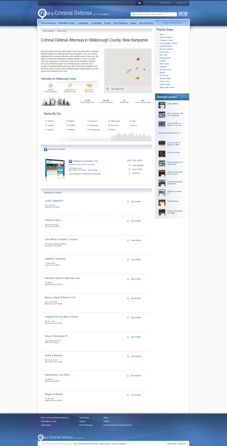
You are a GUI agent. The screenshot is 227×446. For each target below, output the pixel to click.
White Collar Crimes (167, 87)
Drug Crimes (164, 52)
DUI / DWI (163, 55)
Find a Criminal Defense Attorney (55, 418)
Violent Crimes (165, 84)
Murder (162, 73)
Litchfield (72, 125)
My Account (165, 3)
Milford (134, 125)
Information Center (49, 421)
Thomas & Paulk (173, 152)
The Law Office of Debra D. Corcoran (174, 124)
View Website (138, 165)
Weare (113, 130)
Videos (106, 421)
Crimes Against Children (169, 43)
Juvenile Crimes (166, 70)
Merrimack (115, 125)
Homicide (163, 67)
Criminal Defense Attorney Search (117, 425)
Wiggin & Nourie (54, 394)
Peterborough (95, 130)
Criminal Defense (166, 46)
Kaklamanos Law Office (57, 374)
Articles (82, 421)
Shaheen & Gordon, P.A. (85, 161)
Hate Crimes (164, 64)
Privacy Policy (104, 444)
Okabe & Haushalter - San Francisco (175, 173)
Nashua (51, 130)
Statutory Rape (165, 78)
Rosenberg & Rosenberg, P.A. (169, 133)
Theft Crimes (164, 81)
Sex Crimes (164, 75)
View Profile (137, 169)
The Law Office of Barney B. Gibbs (174, 144)
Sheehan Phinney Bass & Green (61, 316)
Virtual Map (84, 418)
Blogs (105, 418)
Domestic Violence (167, 49)
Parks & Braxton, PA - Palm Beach (175, 163)
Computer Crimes (166, 40)
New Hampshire (49, 31)
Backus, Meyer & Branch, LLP (60, 297)
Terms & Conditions (118, 444)
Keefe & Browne (53, 355)
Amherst (51, 121)
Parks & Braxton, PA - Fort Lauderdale (175, 114)
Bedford (72, 121)
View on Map (92, 170)
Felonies (163, 61)
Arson (162, 34)
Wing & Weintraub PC (56, 336)
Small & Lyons (53, 220)
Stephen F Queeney (55, 258)
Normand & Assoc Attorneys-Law (62, 278)
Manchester (94, 125)
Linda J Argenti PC (54, 200)
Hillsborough (115, 121)
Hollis (134, 121)
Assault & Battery (166, 37)
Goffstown (93, 121)
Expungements (165, 58)
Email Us (136, 173)
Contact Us (182, 3)
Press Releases (86, 425)
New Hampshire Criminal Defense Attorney (85, 174)
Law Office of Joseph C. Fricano (61, 239)
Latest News (46, 425)
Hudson (51, 125)
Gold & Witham (172, 104)
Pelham (71, 130)
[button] (138, 59)
